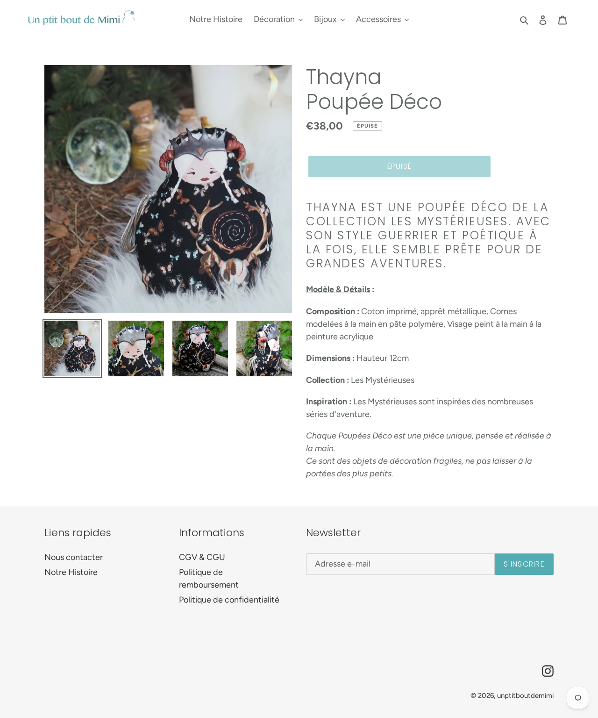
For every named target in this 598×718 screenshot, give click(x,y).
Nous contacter (73, 557)
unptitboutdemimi (525, 695)
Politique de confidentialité (229, 600)
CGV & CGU (202, 557)
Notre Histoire (71, 572)
